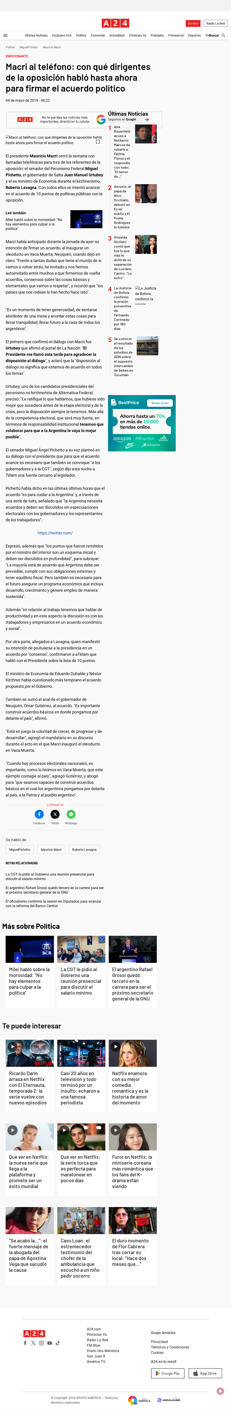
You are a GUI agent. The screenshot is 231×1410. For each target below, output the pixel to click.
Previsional (176, 35)
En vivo (193, 23)
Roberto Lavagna (84, 849)
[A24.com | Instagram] (41, 1343)
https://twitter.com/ (55, 533)
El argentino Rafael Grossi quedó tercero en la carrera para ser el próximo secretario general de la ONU (55, 890)
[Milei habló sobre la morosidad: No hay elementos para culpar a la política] (86, 219)
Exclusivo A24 (62, 35)
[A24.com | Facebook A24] (25, 1343)
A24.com (94, 1329)
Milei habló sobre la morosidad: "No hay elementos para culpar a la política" (34, 224)
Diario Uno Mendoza (103, 1351)
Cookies (157, 1352)
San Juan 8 (96, 1356)
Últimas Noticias (36, 35)
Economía (98, 35)
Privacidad (159, 1342)
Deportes (194, 35)
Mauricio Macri (52, 47)
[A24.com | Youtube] (49, 1343)
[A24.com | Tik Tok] (57, 1343)
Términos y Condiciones (170, 1347)
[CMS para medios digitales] (165, 1400)
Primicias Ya (137, 35)
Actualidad (117, 35)
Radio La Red (215, 23)
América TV (96, 1361)
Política (81, 35)
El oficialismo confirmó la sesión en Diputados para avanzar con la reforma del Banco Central (53, 903)
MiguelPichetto (29, 47)
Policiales (157, 35)
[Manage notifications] (220, 1391)
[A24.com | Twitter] (33, 1343)
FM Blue (93, 1345)
